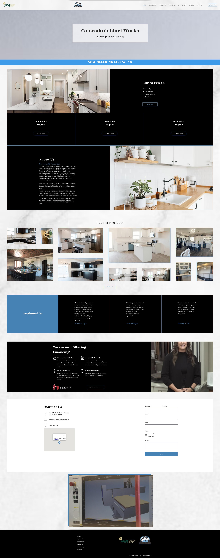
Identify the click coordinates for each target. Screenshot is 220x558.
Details (147, 440)
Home (79, 536)
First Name (148, 406)
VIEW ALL (110, 287)
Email (146, 414)
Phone (146, 422)
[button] (150, 525)
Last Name (164, 406)
